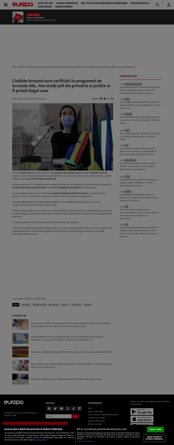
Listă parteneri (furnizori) (85, 441)
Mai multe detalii (40, 440)
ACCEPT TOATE (155, 429)
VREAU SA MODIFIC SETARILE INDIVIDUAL (154, 438)
